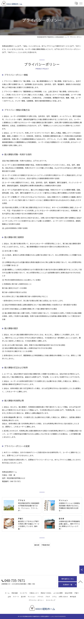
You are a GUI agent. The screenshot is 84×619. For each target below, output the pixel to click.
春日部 (36, 545)
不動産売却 (45, 545)
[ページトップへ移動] (80, 582)
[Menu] (80, 3)
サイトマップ (50, 600)
